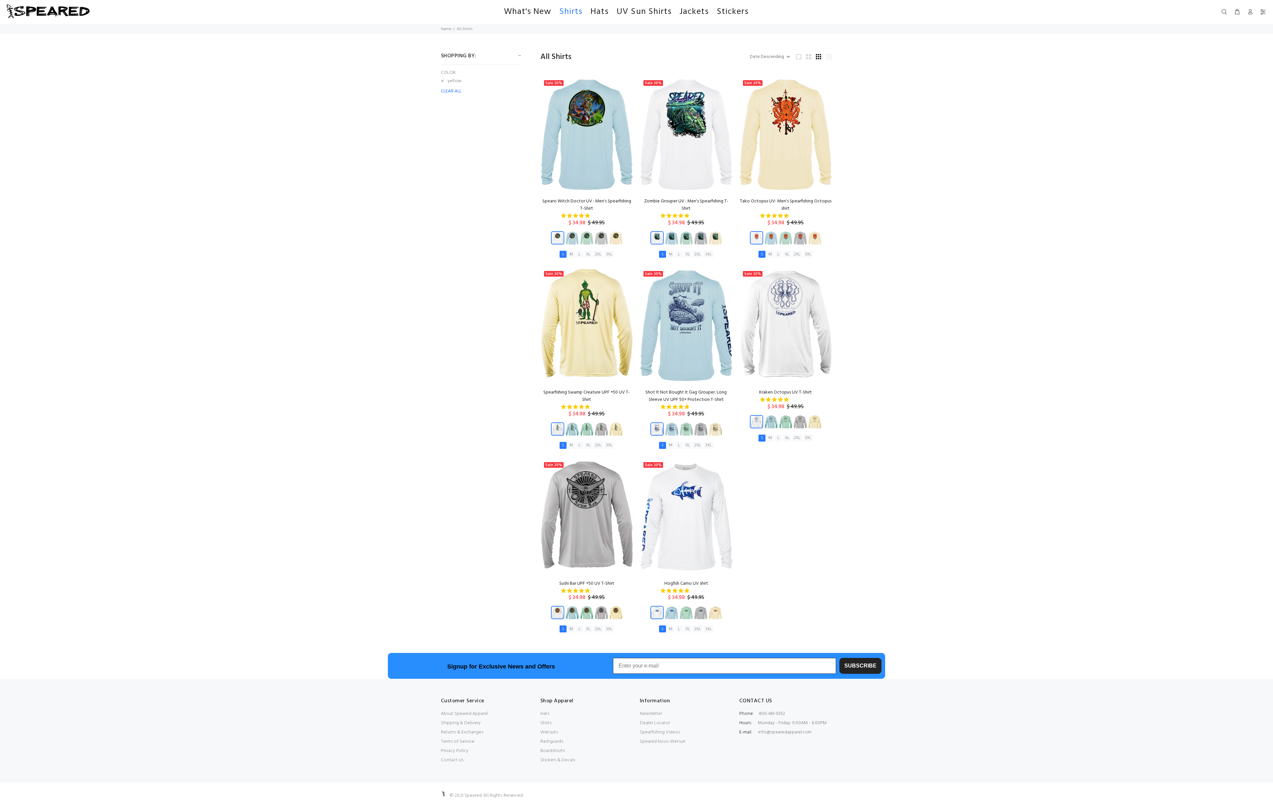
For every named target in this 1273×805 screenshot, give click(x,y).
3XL (609, 254)
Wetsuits (549, 732)
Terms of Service (457, 741)
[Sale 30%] (586, 134)
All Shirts (464, 29)
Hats (599, 12)
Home (446, 29)
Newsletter (651, 714)
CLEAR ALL (451, 91)
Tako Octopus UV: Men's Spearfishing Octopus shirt (785, 204)
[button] (576, 216)
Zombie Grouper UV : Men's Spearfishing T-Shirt (686, 204)
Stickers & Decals (557, 760)
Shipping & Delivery (461, 723)
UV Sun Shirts (644, 12)
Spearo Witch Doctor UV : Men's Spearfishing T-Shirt (586, 204)
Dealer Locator (655, 723)
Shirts (570, 12)
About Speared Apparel (464, 714)
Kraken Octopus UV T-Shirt (785, 392)
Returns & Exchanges (462, 732)
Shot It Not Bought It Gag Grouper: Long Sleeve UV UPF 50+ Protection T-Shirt (686, 396)
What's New (527, 12)
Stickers (733, 12)
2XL (598, 254)
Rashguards (551, 741)
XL (588, 254)
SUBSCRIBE (860, 666)
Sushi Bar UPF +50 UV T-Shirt (586, 583)
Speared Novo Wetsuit (663, 741)
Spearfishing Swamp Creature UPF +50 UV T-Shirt (586, 396)
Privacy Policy (454, 751)
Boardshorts (552, 751)
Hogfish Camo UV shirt (686, 583)
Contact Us (452, 760)
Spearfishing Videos (660, 732)
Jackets (694, 12)
